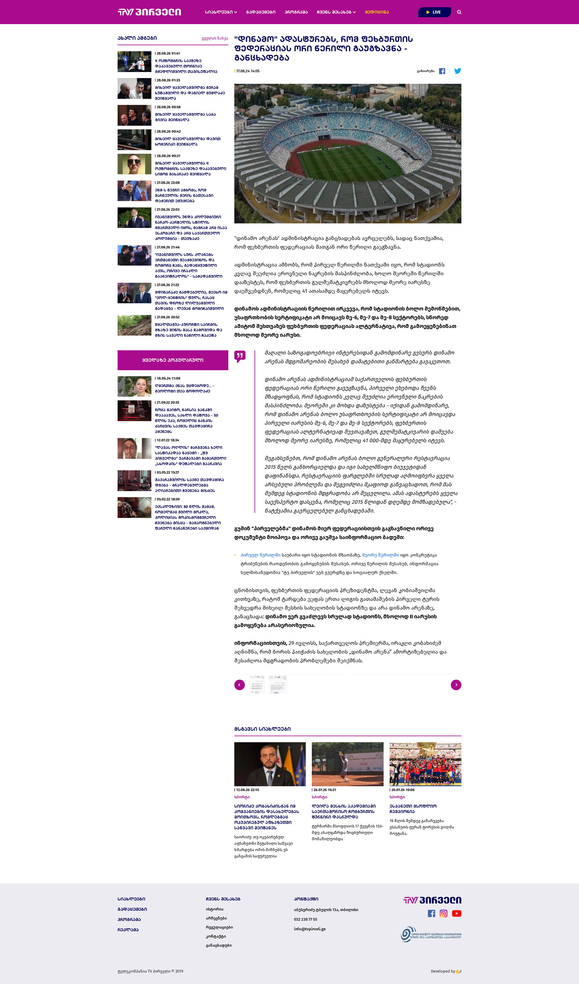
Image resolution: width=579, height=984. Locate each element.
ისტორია (214, 909)
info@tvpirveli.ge (310, 929)
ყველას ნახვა (215, 38)
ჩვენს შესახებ (335, 12)
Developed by (443, 971)
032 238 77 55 (305, 919)
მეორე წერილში (380, 555)
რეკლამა (128, 930)
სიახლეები (219, 12)
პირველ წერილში (260, 555)
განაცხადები (219, 945)
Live (436, 12)
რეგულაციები (219, 927)
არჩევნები (216, 918)
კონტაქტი (216, 936)
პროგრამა (296, 12)
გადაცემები (261, 12)
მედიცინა (377, 12)
